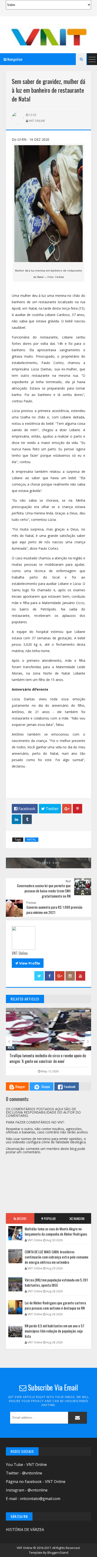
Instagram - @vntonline (27, 1490)
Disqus (45, 1086)
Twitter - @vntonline (24, 1473)
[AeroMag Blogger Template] (48, 34)
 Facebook (24, 809)
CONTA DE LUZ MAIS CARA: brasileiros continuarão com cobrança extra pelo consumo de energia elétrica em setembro (56, 1257)
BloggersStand (57, 1552)
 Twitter (50, 809)
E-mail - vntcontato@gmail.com (33, 1498)
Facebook (69, 1086)
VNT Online (25, 1548)
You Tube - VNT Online (26, 1464)
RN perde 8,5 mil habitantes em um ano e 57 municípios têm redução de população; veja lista (54, 1331)
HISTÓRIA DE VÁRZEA (25, 1529)
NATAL (31, 840)
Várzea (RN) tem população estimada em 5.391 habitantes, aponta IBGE (56, 1282)
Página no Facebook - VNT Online (35, 1481)
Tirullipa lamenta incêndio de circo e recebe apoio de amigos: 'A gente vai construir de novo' (47, 1058)
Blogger (20, 1086)
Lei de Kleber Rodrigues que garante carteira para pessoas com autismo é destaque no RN (55, 1305)
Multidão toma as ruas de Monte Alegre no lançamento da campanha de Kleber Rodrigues (56, 1231)
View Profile (27, 963)
